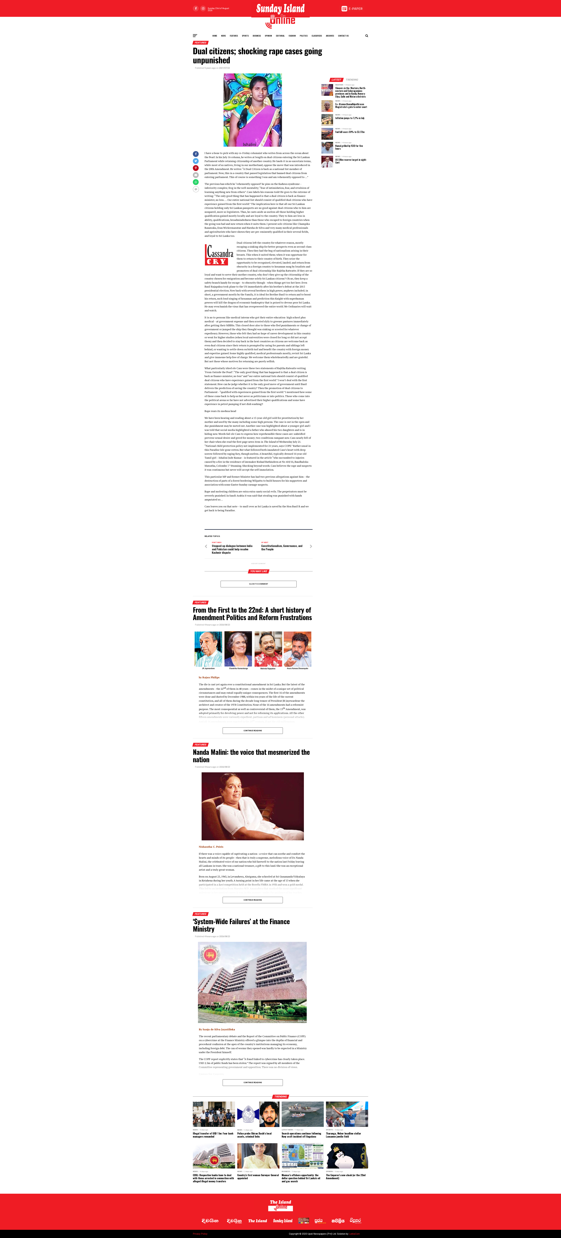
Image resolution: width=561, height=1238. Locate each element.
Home (214, 35)
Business (257, 35)
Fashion (292, 35)
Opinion (268, 35)
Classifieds (317, 35)
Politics (304, 35)
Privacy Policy (200, 1233)
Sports (245, 35)
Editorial (280, 35)
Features (234, 35)
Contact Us (343, 35)
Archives (330, 35)
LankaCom (354, 1233)
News (223, 35)
